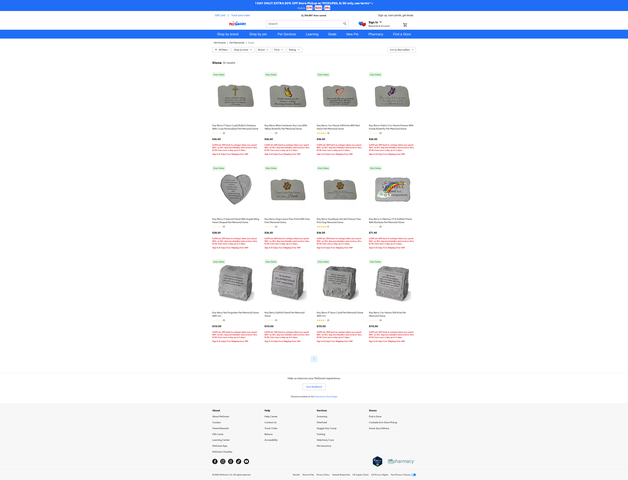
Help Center (270, 416)
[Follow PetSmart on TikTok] (238, 461)
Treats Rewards (220, 428)
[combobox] (307, 23)
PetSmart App (219, 445)
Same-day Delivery (379, 428)
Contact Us (270, 422)
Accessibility (271, 439)
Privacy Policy (323, 474)
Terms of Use (308, 474)
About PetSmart (220, 416)
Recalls (296, 474)
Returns (268, 434)
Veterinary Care (325, 439)
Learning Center (221, 439)
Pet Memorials (237, 42)
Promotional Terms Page (325, 396)
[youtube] (246, 461)
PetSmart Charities (222, 451)
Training (321, 434)
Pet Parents (220, 42)
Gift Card (220, 15)
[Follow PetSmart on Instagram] (222, 461)
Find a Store (375, 416)
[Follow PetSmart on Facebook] (215, 461)
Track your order (240, 15)
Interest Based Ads (341, 474)
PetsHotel (322, 422)
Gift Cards (217, 434)
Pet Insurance (324, 445)
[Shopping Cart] (409, 25)
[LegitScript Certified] (377, 461)
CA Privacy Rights (379, 474)
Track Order (270, 428)
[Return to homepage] (237, 23)
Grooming (322, 416)
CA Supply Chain (361, 474)
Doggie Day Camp (327, 428)
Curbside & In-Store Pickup (383, 422)
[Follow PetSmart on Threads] (230, 461)
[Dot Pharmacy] (401, 462)
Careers (216, 422)
